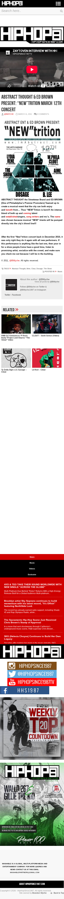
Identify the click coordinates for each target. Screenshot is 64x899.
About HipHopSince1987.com (32, 884)
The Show (48, 269)
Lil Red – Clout (38, 370)
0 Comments (43, 114)
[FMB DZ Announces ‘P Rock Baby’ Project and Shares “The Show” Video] (16, 324)
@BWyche (9, 114)
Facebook (16, 295)
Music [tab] (32, 563)
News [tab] (32, 557)
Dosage (39, 269)
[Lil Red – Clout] (47, 358)
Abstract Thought (19, 269)
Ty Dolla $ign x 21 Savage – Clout (14, 371)
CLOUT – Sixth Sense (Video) (45, 336)
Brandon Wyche (39, 893)
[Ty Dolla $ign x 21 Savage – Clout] (16, 358)
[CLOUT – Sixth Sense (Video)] (47, 324)
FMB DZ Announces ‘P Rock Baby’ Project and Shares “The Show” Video (15, 338)
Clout (33, 269)
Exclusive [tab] (32, 575)
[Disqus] (32, 427)
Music (60, 271)
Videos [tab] (32, 569)
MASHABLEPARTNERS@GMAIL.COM (24, 872)
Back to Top (59, 893)
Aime (28, 269)
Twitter (7, 295)
